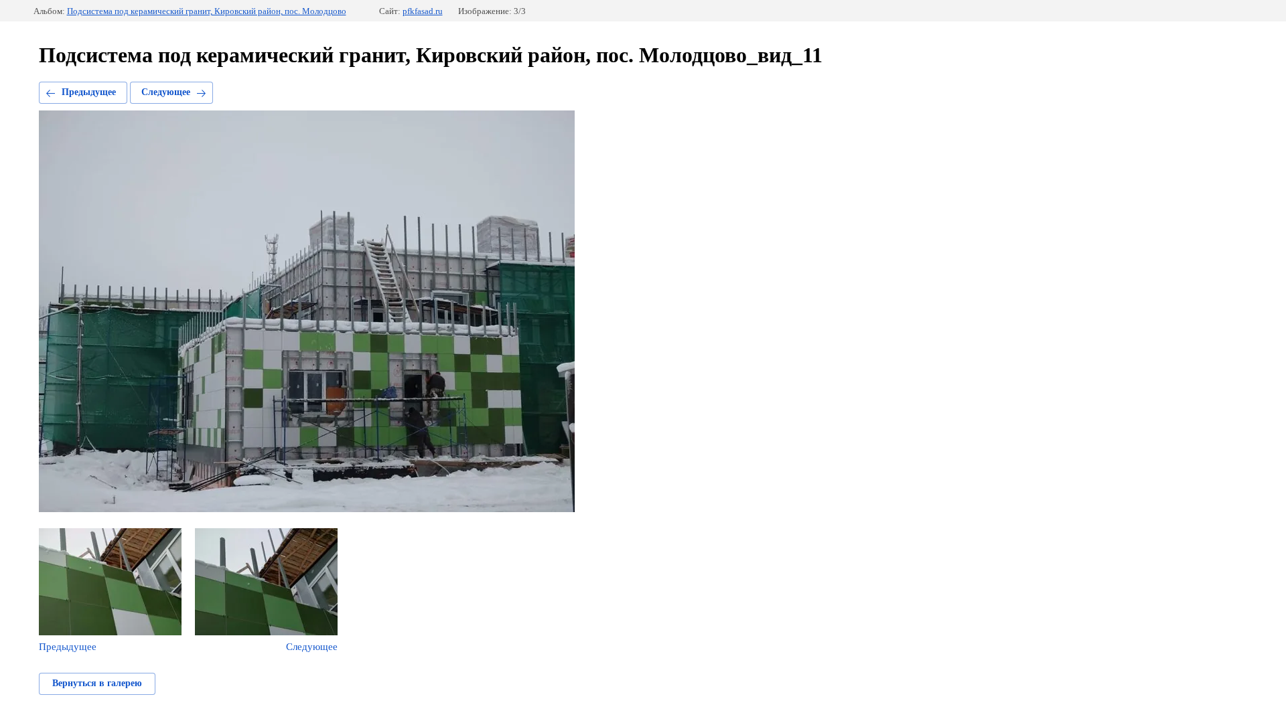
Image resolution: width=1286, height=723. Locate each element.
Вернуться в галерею (97, 683)
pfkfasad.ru (423, 11)
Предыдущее (89, 92)
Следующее (165, 92)
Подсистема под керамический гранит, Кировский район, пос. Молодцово (206, 11)
